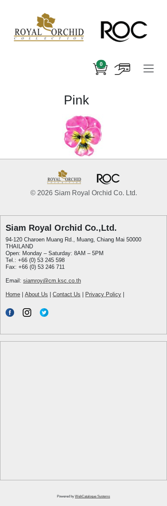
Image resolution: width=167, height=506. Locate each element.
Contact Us (67, 294)
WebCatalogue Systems (92, 496)
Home (13, 294)
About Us (36, 294)
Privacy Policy (103, 294)
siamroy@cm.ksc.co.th (52, 280)
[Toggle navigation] (148, 68)
